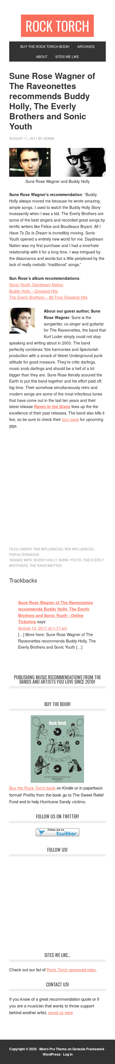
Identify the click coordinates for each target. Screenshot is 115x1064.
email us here (60, 1012)
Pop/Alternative (24, 554)
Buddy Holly (45, 559)
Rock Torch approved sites (71, 969)
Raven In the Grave (52, 406)
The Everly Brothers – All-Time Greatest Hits (48, 297)
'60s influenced (79, 548)
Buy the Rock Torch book (32, 788)
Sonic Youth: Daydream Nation (36, 284)
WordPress (52, 1054)
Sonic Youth (70, 559)
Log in (68, 1054)
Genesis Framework (88, 1048)
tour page (70, 419)
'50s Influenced (48, 548)
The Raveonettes (46, 565)
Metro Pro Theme (53, 1048)
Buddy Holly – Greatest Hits (33, 291)
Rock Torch (57, 26)
